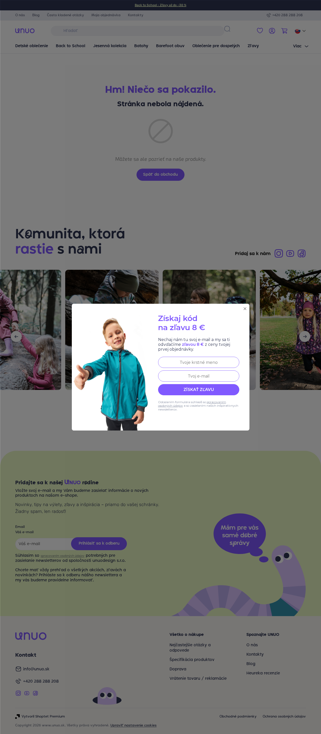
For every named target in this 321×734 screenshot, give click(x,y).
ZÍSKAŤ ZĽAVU (198, 389)
